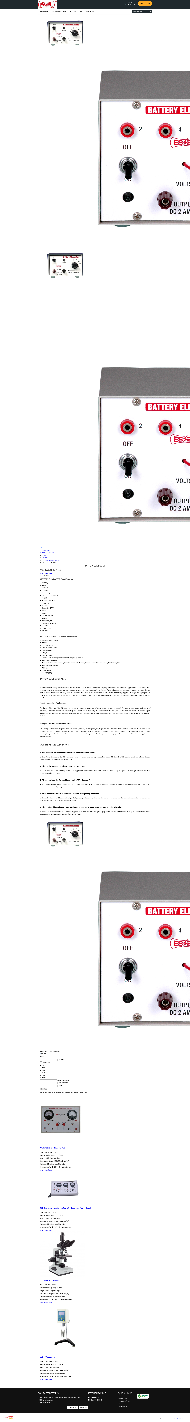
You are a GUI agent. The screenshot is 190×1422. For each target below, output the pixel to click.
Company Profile (59, 11)
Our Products (76, 11)
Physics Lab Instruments (50, 560)
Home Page (44, 11)
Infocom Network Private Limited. (176, 1418)
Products (45, 558)
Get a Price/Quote (46, 573)
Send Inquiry (46, 550)
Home (44, 555)
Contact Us (90, 11)
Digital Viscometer (47, 1357)
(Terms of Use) (181, 1416)
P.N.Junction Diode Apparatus (52, 1148)
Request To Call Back (47, 553)
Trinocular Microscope (49, 1280)
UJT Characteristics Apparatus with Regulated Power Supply (66, 1208)
